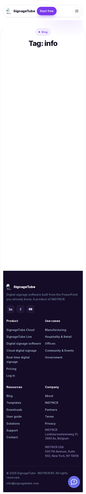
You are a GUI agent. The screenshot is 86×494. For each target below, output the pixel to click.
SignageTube (24, 11)
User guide (14, 416)
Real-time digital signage (18, 359)
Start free (47, 11)
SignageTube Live (19, 336)
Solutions (13, 423)
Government (53, 357)
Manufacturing (55, 330)
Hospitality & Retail (58, 336)
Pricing (11, 368)
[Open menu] (77, 11)
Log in (10, 375)
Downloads (14, 409)
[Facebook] (20, 309)
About (49, 396)
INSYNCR (51, 402)
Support (12, 430)
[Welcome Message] (74, 482)
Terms (49, 416)
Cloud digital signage (21, 350)
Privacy (50, 423)
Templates (13, 402)
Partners (51, 409)
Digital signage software (23, 343)
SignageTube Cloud (20, 330)
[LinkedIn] (10, 309)
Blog (9, 396)
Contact (12, 437)
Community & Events (59, 350)
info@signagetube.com (22, 483)
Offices (50, 343)
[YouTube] (30, 309)
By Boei (74, 491)
